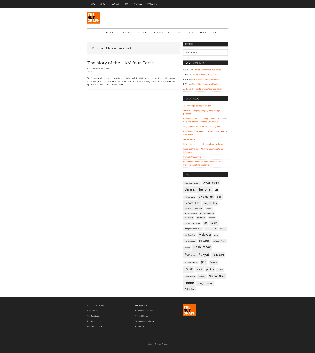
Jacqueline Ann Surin (193, 229)
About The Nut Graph (95, 305)
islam (214, 223)
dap (219, 196)
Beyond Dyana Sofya (192, 157)
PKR (199, 269)
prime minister (190, 276)
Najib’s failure (189, 139)
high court (212, 217)
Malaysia (205, 234)
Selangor (201, 276)
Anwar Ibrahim (211, 182)
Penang (213, 262)
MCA (216, 235)
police (210, 269)
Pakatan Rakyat (197, 255)
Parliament (218, 255)
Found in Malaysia (191, 213)
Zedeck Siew (189, 289)
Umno (189, 283)
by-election (206, 196)
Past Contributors (94, 321)
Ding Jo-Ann (210, 203)
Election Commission (193, 208)
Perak (189, 269)
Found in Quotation (207, 213)
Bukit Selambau (190, 197)
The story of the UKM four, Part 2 (121, 62)
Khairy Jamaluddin (211, 229)
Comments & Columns (144, 311)
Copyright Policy (141, 316)
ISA (205, 223)
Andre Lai (187, 89)
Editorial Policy (141, 305)
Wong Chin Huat (205, 283)
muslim (187, 248)
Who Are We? (92, 311)
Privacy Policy (140, 326)
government (201, 217)
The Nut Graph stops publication (207, 70)
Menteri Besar (190, 241)
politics (220, 270)
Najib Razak (202, 247)
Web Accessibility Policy (144, 321)
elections (208, 209)
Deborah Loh (192, 203)
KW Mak (223, 229)
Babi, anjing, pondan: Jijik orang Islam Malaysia (203, 144)
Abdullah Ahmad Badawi (192, 183)
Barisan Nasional (198, 189)
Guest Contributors (94, 326)
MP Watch (204, 241)
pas (203, 262)
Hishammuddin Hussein (192, 223)
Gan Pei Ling (189, 217)
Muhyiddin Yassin (219, 241)
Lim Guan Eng (190, 235)
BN (216, 190)
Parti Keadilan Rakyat (191, 262)
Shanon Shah (217, 276)
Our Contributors (93, 316)
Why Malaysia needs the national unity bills (201, 126)
